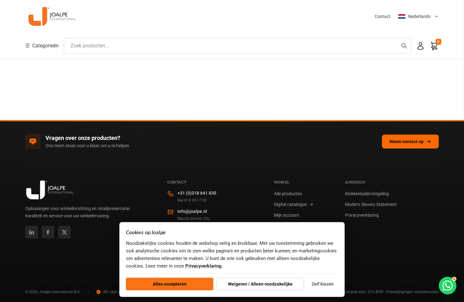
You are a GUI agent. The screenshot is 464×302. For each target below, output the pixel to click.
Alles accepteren (170, 284)
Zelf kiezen (323, 284)
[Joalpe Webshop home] (52, 16)
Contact (382, 16)
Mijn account (286, 215)
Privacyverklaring (362, 215)
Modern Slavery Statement (371, 204)
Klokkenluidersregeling (367, 193)
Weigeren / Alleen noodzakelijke (260, 284)
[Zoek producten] (404, 45)
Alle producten (288, 193)
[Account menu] (420, 45)
